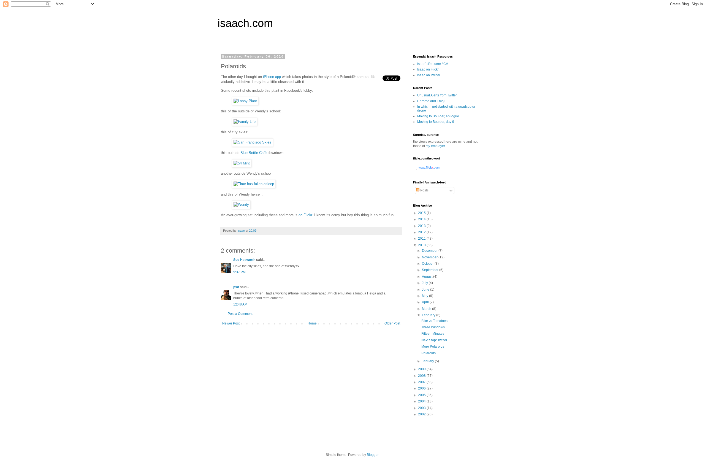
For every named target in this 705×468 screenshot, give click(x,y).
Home (312, 323)
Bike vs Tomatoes (434, 321)
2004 (422, 401)
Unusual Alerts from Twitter (437, 95)
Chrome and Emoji (431, 101)
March (427, 309)
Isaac (241, 230)
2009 (422, 369)
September (430, 270)
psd (236, 287)
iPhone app (272, 77)
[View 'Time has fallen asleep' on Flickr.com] (254, 184)
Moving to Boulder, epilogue (438, 116)
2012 (422, 232)
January (428, 361)
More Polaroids (432, 346)
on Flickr (305, 215)
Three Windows (433, 327)
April (426, 302)
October (428, 264)
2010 (422, 245)
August (427, 276)
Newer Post (231, 323)
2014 (422, 219)
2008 (422, 376)
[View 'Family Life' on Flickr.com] (244, 122)
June (426, 289)
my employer (435, 146)
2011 (422, 238)
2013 (422, 226)
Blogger (372, 455)
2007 (422, 382)
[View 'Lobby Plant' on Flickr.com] (245, 101)
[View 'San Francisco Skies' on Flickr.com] (252, 142)
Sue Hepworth (244, 260)
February (429, 315)
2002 (422, 414)
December (430, 251)
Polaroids (428, 353)
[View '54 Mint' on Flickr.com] (241, 163)
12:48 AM (240, 304)
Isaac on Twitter (428, 75)
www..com (429, 167)
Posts (424, 190)
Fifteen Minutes (432, 334)
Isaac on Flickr (428, 69)
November (430, 257)
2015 (422, 213)
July (425, 283)
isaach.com (245, 23)
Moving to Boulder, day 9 (435, 122)
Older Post (392, 323)
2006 (422, 388)
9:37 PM (239, 272)
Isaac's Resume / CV (432, 64)
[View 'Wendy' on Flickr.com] (241, 204)
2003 (422, 408)
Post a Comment (240, 314)
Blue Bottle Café (253, 153)
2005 (422, 395)
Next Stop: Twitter (434, 340)
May (425, 296)
